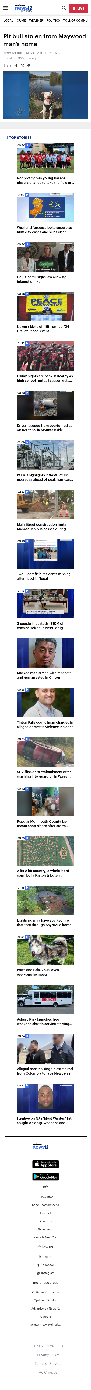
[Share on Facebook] (16, 65)
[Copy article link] (28, 65)
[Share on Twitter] (22, 65)
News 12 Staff (12, 53)
